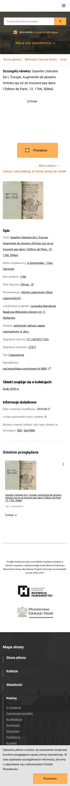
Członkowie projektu (19, 713)
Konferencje (14, 719)
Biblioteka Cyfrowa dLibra (41, 59)
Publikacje (13, 737)
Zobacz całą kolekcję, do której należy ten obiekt (34, 171)
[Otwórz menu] (63, 5)
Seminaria (13, 725)
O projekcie (13, 707)
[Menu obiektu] (63, 464)
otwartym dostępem (47, 32)
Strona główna (12, 59)
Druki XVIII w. (11, 388)
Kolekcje (12, 671)
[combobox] (29, 21)
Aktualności (14, 684)
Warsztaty (13, 731)
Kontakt (11, 743)
